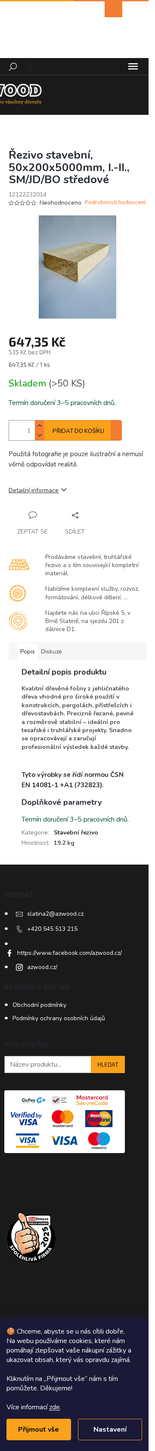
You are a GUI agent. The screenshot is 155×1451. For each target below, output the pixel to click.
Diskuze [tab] (51, 651)
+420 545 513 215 (52, 929)
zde (54, 1407)
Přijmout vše (38, 1429)
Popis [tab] (27, 651)
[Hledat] (13, 67)
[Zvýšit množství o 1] (39, 425)
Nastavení (110, 1429)
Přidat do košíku (78, 431)
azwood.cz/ (42, 967)
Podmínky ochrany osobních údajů (58, 1018)
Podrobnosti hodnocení (115, 203)
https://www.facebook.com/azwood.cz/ (69, 953)
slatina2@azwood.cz (55, 914)
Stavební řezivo (76, 832)
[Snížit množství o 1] (39, 435)
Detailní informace (34, 490)
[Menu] (133, 66)
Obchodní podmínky (39, 1005)
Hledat (107, 1064)
